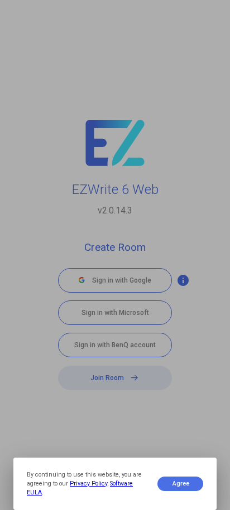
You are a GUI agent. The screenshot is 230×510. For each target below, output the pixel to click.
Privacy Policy (88, 483)
